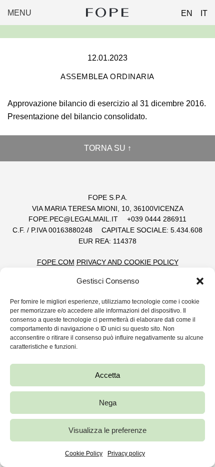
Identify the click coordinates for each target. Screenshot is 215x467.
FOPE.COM (55, 262)
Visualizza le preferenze (107, 430)
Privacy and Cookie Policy (127, 262)
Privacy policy (126, 453)
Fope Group (107, 12)
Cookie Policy (83, 453)
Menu (20, 13)
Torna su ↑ (108, 148)
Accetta (107, 375)
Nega (107, 402)
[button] (200, 281)
